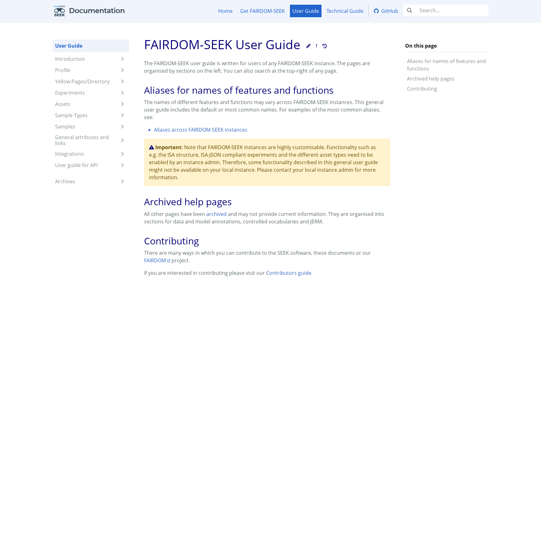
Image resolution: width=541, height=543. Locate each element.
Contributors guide (288, 272)
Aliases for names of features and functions (446, 65)
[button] (308, 46)
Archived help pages (431, 78)
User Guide (305, 11)
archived (216, 214)
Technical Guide (345, 11)
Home (225, 11)
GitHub (389, 11)
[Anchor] (137, 90)
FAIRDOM (155, 260)
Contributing (422, 88)
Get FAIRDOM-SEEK (262, 11)
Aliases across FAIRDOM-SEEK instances (200, 129)
